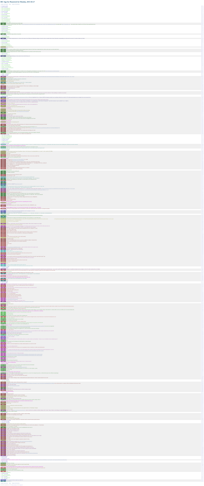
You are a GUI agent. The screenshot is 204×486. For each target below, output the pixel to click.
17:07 (202, 463)
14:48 (202, 234)
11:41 (202, 112)
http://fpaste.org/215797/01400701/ (18, 160)
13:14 (202, 183)
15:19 (202, 298)
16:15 (202, 392)
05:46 (202, 15)
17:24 (202, 472)
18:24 (202, 481)
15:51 (202, 349)
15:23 (202, 303)
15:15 (202, 282)
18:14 (202, 478)
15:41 (202, 335)
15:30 (202, 309)
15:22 (202, 302)
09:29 (202, 72)
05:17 (202, 12)
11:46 (202, 119)
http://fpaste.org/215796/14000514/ (18, 159)
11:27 (202, 100)
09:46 (202, 75)
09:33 (202, 73)
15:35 (202, 323)
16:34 (202, 430)
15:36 (202, 324)
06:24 (202, 18)
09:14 (202, 67)
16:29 (202, 420)
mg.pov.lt (21, 484)
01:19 (202, 7)
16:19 (202, 400)
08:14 (202, 49)
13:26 (202, 207)
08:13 (202, 48)
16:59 (202, 459)
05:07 (202, 10)
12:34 (202, 141)
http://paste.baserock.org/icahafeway (26, 441)
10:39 (202, 92)
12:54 (202, 150)
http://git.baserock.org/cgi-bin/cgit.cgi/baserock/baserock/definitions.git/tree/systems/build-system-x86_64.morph (25, 350)
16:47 (202, 457)
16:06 (202, 385)
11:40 (202, 110)
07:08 (202, 27)
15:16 (202, 285)
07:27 (202, 35)
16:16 (202, 396)
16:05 (202, 384)
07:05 (202, 24)
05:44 (202, 14)
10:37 (202, 90)
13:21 (202, 193)
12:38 (202, 144)
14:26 (202, 217)
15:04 (202, 271)
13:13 (202, 178)
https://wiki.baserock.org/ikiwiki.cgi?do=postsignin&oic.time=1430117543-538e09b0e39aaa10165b (39, 24)
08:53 (202, 60)
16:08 (202, 389)
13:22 (202, 194)
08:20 (202, 52)
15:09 (202, 277)
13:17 (202, 189)
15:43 (202, 340)
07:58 (202, 38)
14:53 (202, 265)
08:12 (202, 45)
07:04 (202, 23)
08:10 (202, 42)
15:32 (202, 315)
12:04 (202, 124)
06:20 (202, 17)
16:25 (202, 411)
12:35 (202, 142)
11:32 (202, 105)
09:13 (202, 66)
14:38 (202, 221)
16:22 (202, 407)
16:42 (202, 455)
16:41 (202, 454)
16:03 (202, 382)
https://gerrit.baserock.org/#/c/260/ (18, 331)
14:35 (202, 218)
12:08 (202, 133)
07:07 (202, 26)
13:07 (202, 159)
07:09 (202, 28)
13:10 (202, 171)
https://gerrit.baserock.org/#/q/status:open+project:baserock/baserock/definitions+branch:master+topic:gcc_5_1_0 (29, 189)
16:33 (202, 427)
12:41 (202, 146)
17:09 (202, 465)
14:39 (202, 223)
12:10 (202, 134)
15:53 (202, 360)
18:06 (202, 477)
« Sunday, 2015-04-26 (4, 4)
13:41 (202, 209)
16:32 (202, 421)
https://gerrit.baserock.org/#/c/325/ (21, 367)
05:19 (202, 13)
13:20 (202, 192)
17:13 (202, 466)
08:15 (202, 51)
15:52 (202, 350)
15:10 (202, 280)
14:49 (202, 238)
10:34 (202, 87)
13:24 (202, 199)
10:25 (202, 81)
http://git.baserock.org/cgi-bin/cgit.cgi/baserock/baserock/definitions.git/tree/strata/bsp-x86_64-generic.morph (24, 354)
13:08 (202, 161)
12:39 (202, 145)
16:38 (202, 447)
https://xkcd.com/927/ (18, 183)
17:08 (202, 464)
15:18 (202, 292)
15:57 (202, 371)
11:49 (202, 121)
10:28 (202, 84)
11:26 (202, 98)
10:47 (202, 95)
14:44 (202, 225)
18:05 (202, 476)
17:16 (202, 467)
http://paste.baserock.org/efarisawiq (12, 299)
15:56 (202, 369)
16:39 (202, 449)
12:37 (202, 143)
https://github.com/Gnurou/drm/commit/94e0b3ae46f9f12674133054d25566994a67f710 (45, 127)
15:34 (202, 320)
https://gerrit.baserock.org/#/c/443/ (19, 410)
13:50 (202, 210)
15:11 (202, 281)
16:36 (202, 440)
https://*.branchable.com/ (66, 24)
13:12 (202, 176)
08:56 (202, 61)
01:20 (202, 8)
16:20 (202, 403)
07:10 (202, 31)
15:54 (202, 362)
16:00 (202, 377)
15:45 (202, 348)
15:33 (202, 319)
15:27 (202, 308)
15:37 (202, 328)
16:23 (202, 410)
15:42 (202, 336)
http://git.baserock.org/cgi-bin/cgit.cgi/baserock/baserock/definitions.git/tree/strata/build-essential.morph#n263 (26, 326)
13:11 (202, 175)
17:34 (202, 473)
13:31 (202, 208)
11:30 (202, 104)
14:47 (202, 230)
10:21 (202, 80)
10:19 (202, 77)
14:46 (202, 228)
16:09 (202, 391)
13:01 (202, 154)
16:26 (202, 412)
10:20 (202, 78)
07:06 (202, 25)
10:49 (202, 96)
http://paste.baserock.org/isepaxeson (32, 453)
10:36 (202, 88)
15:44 (202, 342)
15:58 (202, 376)
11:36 (202, 106)
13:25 (202, 206)
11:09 (202, 97)
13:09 (202, 167)
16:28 (202, 418)
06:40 (202, 19)
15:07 (202, 273)
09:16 (202, 68)
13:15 (202, 187)
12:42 (202, 147)
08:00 (202, 39)
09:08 (202, 63)
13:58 (202, 214)
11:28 (202, 103)
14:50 (202, 242)
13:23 (202, 195)
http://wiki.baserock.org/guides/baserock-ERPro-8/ (20, 97)
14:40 (202, 224)
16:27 (202, 413)
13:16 (202, 188)
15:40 (202, 331)
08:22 (202, 53)
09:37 (202, 74)
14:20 (202, 216)
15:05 (202, 272)
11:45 (202, 117)
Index (10, 4)
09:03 (202, 62)
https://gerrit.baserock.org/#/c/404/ (27, 301)
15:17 (202, 287)
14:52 (202, 259)
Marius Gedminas (14, 484)
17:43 (202, 474)
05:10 (202, 11)
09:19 (202, 69)
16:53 (202, 458)
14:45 (202, 227)
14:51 (202, 255)
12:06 (202, 130)
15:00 (202, 269)
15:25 (202, 306)
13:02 (202, 158)
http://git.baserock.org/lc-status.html (23, 111)
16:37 (202, 442)
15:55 (202, 365)
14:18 (202, 215)
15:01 (202, 270)
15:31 (202, 313)
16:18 (202, 398)
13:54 (202, 213)
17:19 (202, 470)
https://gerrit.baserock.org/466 (14, 385)
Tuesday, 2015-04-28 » (16, 4)
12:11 (202, 136)
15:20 (202, 300)
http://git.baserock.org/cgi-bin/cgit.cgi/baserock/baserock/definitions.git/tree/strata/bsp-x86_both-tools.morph (24, 355)
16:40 (202, 451)
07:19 (202, 32)
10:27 (202, 83)
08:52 (202, 58)
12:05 (202, 127)
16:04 (202, 383)
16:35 (202, 435)
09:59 (202, 76)
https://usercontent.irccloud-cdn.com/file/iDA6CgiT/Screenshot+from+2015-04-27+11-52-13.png (58, 188)
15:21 (202, 301)
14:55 (202, 266)
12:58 (202, 151)
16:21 (202, 404)
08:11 (202, 43)
